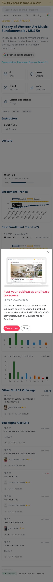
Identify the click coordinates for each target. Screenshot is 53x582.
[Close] (48, 252)
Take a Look (11, 328)
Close (26, 328)
